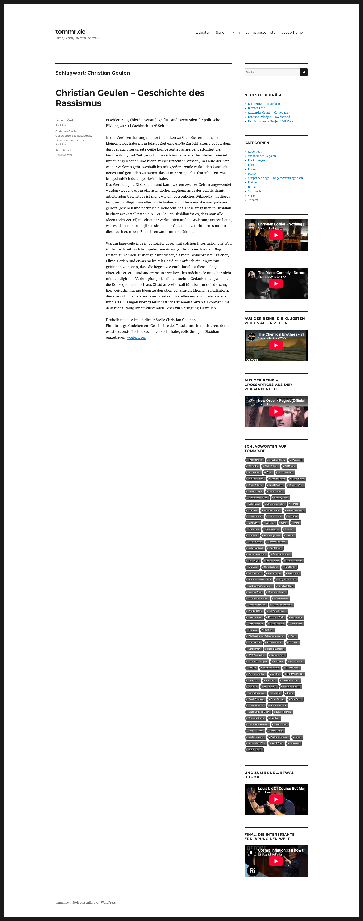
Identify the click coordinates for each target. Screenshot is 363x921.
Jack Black (254, 680)
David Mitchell (281, 598)
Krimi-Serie (277, 743)
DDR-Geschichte (256, 655)
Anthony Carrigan (279, 737)
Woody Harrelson (257, 674)
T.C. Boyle (254, 560)
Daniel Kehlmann (281, 554)
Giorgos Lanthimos (287, 579)
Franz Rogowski (272, 535)
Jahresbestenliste (261, 32)
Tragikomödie (255, 460)
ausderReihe (292, 32)
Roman (253, 187)
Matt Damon (254, 649)
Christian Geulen (67, 131)
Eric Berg (253, 567)
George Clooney (291, 680)
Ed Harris (270, 523)
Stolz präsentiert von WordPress (94, 902)
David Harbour (277, 623)
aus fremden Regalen (262, 156)
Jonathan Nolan (277, 460)
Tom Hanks (290, 567)
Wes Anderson (278, 479)
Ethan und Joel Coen (259, 712)
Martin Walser (255, 516)
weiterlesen (136, 337)
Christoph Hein (285, 586)
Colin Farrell (254, 504)
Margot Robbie (256, 731)
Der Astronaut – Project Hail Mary (270, 121)
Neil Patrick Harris (277, 611)
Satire (298, 737)
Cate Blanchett (256, 623)
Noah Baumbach (275, 649)
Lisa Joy (289, 529)
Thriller (294, 504)
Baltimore (278, 661)
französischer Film (257, 554)
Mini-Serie (254, 522)
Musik (252, 174)
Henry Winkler (292, 668)
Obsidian (61, 140)
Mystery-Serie (255, 592)
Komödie (253, 535)
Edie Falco (296, 699)
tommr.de (70, 31)
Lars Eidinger (274, 573)
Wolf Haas (271, 680)
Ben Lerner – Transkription (266, 104)
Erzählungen (256, 160)
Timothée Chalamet (258, 724)
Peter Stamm (280, 724)
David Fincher (276, 485)
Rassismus (76, 140)
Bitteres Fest (256, 108)
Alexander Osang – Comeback (268, 112)
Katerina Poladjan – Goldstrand (269, 117)
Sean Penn (254, 472)
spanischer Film (257, 743)
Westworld (297, 460)
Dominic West (295, 485)
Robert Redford (274, 642)
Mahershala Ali (256, 548)
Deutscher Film (294, 674)
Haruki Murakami (294, 560)
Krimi (296, 522)
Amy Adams (296, 617)
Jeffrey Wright (255, 491)
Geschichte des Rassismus (73, 135)
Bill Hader (253, 466)
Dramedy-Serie (276, 617)
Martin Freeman (256, 705)
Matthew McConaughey (260, 586)
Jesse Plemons (285, 472)
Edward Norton (283, 712)
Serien (221, 32)
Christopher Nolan (275, 504)
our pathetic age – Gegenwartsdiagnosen (275, 178)
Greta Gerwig (276, 731)
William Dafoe (274, 516)
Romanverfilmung (276, 592)
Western (276, 674)
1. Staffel (275, 693)
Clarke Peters (255, 542)
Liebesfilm (294, 743)
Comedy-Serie (281, 498)
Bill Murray (290, 466)
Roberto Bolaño (278, 705)
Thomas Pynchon (276, 542)
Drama (290, 535)
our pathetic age (256, 693)
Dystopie (292, 516)
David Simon (298, 479)
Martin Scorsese (256, 737)
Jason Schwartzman (282, 605)
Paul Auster (296, 623)
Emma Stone (270, 686)
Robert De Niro (276, 491)
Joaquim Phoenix (257, 605)
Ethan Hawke (272, 560)
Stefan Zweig (255, 749)
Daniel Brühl (254, 642)
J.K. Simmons (296, 661)
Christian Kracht (256, 718)
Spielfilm (275, 718)
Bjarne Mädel (277, 655)
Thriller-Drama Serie (258, 598)
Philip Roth (293, 573)
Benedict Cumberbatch (260, 579)
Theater (253, 200)
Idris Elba (293, 642)
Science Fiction (256, 478)
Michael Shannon (291, 686)
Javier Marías (255, 617)
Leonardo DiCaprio (258, 661)
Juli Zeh (252, 668)
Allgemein (255, 151)
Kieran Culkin (255, 573)
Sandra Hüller (255, 611)
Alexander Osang (295, 510)
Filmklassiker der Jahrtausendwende (266, 636)
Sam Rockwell (271, 567)
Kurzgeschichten (272, 510)
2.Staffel (253, 686)
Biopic (290, 693)
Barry (293, 636)
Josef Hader (275, 548)
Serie (284, 522)
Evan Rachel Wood (258, 498)
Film (236, 32)
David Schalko (255, 485)
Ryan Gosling (277, 699)
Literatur (203, 32)
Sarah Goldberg (256, 699)
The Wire (253, 630)
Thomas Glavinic (271, 668)
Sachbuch (62, 125)
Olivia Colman (271, 466)
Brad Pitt (253, 510)
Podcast (253, 182)
